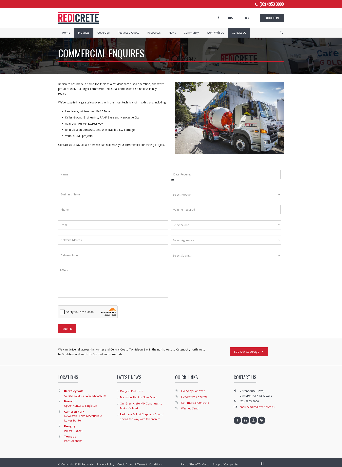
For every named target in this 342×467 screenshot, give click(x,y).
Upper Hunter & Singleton (80, 405)
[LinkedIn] (245, 420)
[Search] (281, 32)
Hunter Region (73, 430)
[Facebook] (237, 420)
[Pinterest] (261, 420)
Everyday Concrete (193, 391)
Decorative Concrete (194, 397)
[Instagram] (253, 420)
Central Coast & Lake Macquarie (85, 395)
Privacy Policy (105, 464)
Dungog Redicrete (131, 391)
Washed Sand (190, 408)
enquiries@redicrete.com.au (257, 407)
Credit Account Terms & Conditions (140, 464)
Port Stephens (73, 441)
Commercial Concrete (195, 402)
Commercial (272, 18)
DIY (247, 18)
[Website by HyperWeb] (262, 464)
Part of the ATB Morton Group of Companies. (209, 464)
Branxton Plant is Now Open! (138, 397)
